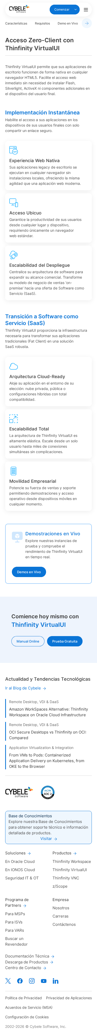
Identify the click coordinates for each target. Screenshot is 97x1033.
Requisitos (42, 23)
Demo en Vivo (68, 23)
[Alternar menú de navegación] (86, 9)
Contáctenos (64, 924)
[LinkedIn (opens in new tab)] (55, 981)
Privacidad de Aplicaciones (69, 998)
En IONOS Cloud (20, 869)
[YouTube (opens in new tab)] (44, 981)
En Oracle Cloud (20, 861)
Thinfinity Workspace (72, 861)
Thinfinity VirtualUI (70, 869)
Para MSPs (15, 913)
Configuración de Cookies (27, 1017)
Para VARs (14, 930)
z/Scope (60, 886)
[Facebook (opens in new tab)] (20, 981)
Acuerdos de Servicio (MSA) (29, 1007)
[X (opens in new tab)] (8, 981)
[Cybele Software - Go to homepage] (19, 9)
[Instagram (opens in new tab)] (32, 981)
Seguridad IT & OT (22, 878)
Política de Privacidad (23, 998)
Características (16, 23)
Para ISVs (14, 922)
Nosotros (61, 907)
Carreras (61, 916)
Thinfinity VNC (66, 878)
